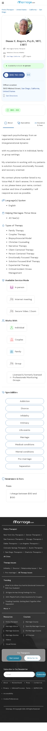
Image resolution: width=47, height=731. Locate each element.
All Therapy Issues (25, 573)
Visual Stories (11, 644)
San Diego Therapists (13, 552)
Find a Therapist (10, 529)
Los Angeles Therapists (29, 543)
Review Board (17, 683)
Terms (28, 688)
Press (28, 683)
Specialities (25, 123)
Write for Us (32, 658)
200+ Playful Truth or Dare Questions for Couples (24, 597)
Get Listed (14, 658)
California (17, 56)
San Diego (10, 56)
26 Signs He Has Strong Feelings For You (21, 592)
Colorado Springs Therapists (15, 548)
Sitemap (9, 709)
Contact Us (38, 683)
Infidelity (7, 568)
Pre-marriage (10, 573)
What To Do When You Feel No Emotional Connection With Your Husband (24, 586)
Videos (8, 640)
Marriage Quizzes (12, 631)
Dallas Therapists (10, 543)
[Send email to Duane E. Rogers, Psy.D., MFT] (28, 76)
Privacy (6, 688)
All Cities (7, 556)
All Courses (30, 635)
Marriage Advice (12, 626)
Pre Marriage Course (33, 631)
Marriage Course (32, 622)
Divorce (16, 568)
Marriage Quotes (12, 635)
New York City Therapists (14, 535)
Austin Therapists (36, 548)
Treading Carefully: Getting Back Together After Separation (23, 602)
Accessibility (8, 694)
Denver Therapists (33, 535)
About (10, 123)
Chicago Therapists (33, 539)
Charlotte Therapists (33, 552)
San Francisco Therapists (14, 539)
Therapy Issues (10, 563)
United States (9, 91)
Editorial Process (18, 688)
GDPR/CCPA (38, 688)
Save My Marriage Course (35, 626)
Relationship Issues (28, 568)
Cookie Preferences (10, 699)
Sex (40, 568)
